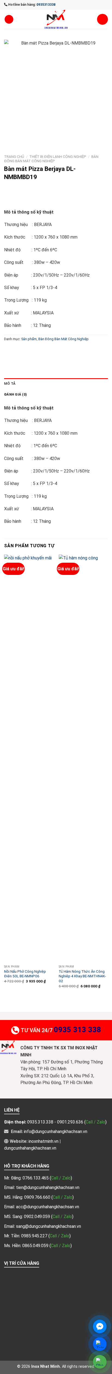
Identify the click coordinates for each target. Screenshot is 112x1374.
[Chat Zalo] (100, 1344)
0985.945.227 (34, 1235)
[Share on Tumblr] (77, 351)
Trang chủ (14, 156)
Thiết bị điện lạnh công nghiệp (57, 156)
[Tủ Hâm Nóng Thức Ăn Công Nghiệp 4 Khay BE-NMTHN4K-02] (83, 758)
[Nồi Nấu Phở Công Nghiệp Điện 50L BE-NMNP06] (28, 758)
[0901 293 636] (17, 200)
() (61, 1178)
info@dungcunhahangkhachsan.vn (55, 1131)
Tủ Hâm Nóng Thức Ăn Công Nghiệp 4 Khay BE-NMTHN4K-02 (82, 976)
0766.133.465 (36, 1178)
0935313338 (45, 5)
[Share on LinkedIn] (67, 351)
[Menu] (9, 19)
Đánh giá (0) (15, 394)
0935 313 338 (77, 1029)
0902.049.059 (37, 1216)
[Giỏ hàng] (102, 19)
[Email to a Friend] (38, 351)
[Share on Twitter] (28, 351)
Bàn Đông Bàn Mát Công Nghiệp (51, 158)
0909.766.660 (37, 1197)
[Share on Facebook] (18, 351)
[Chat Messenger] (100, 1326)
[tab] (56, 383)
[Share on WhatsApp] (9, 351)
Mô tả (9, 383)
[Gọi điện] (100, 1362)
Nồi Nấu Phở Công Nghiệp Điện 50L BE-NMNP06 (25, 973)
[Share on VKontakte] (58, 351)
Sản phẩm (29, 339)
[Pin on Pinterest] (48, 351)
